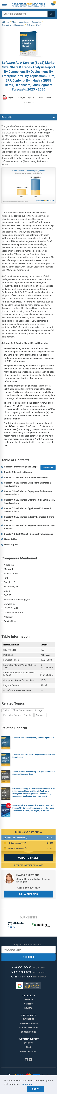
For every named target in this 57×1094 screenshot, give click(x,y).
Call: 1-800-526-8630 (28, 887)
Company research (28, 1023)
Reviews (28, 1008)
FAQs (28, 1047)
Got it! (35, 1089)
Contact (28, 1043)
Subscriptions (28, 1032)
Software (40, 715)
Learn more (26, 1084)
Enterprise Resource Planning (17, 715)
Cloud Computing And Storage (27, 710)
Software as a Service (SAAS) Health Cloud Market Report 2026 (33, 755)
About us (28, 999)
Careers (28, 1004)
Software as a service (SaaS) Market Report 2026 (33, 738)
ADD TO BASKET (28, 857)
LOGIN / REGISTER (28, 1051)
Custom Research (28, 1027)
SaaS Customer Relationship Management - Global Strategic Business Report (33, 772)
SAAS (6, 710)
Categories (28, 1019)
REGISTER (28, 957)
